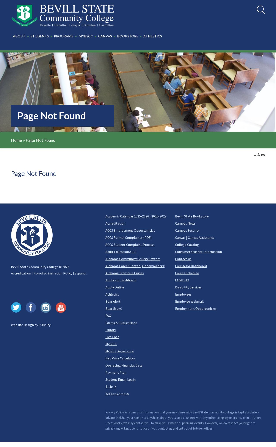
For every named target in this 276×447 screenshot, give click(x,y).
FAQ (108, 315)
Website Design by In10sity (30, 325)
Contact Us (183, 259)
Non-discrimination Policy (52, 273)
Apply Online (114, 287)
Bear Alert (113, 301)
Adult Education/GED (120, 252)
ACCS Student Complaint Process (129, 244)
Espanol (81, 273)
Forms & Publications (121, 323)
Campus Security (187, 230)
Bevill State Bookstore (192, 216)
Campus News (185, 223)
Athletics (112, 294)
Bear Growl (113, 308)
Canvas (180, 237)
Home (16, 140)
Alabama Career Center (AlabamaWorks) (135, 266)
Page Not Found (40, 140)
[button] (88, 38)
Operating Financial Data (124, 365)
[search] (261, 10)
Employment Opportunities (195, 308)
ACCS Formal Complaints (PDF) (128, 237)
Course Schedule (187, 273)
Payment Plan (115, 372)
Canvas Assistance (201, 237)
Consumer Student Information (198, 252)
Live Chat (112, 337)
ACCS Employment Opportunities (130, 230)
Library (110, 330)
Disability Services (188, 287)
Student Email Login (120, 379)
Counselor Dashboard (191, 266)
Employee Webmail (189, 301)
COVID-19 (182, 280)
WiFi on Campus (117, 394)
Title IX (110, 386)
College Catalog (187, 244)
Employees (183, 294)
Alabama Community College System (132, 259)
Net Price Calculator (120, 358)
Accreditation (21, 273)
